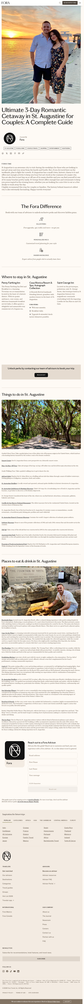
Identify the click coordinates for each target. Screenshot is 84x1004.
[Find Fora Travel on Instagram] (3, 971)
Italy (4, 828)
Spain (46, 828)
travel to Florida (33, 800)
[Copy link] (23, 153)
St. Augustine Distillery (9, 483)
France (25, 831)
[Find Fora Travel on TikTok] (11, 971)
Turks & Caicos (70, 841)
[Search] (60, 2)
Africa (46, 838)
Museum (11, 522)
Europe (5, 838)
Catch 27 (4, 666)
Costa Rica (68, 828)
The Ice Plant (6, 720)
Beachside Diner (7, 620)
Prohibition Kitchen (8, 657)
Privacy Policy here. (54, 1001)
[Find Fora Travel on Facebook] (7, 971)
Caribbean (6, 831)
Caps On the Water (8, 633)
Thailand (67, 831)
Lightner (4, 522)
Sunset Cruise (6, 460)
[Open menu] (80, 2)
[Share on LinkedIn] (11, 153)
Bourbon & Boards (8, 702)
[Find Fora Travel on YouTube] (15, 971)
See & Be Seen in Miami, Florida (28, 802)
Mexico (25, 841)
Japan (4, 841)
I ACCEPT (67, 1001)
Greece (26, 834)
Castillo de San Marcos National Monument (16, 503)
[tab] (7, 821)
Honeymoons (49, 831)
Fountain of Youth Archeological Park (14, 544)
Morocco (67, 834)
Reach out (52, 789)
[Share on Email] (19, 153)
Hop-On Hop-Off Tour (9, 466)
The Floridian (6, 648)
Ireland (67, 838)
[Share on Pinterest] (15, 153)
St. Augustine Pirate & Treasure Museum (15, 517)
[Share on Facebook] (3, 153)
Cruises (26, 828)
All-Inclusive (7, 834)
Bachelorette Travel (51, 841)
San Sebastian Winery (9, 690)
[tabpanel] (41, 835)
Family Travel (28, 838)
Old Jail (4, 530)
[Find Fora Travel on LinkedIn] (18, 971)
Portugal (47, 834)
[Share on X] (7, 153)
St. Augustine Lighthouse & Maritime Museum (17, 489)
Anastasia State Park (8, 535)
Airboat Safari (6, 476)
